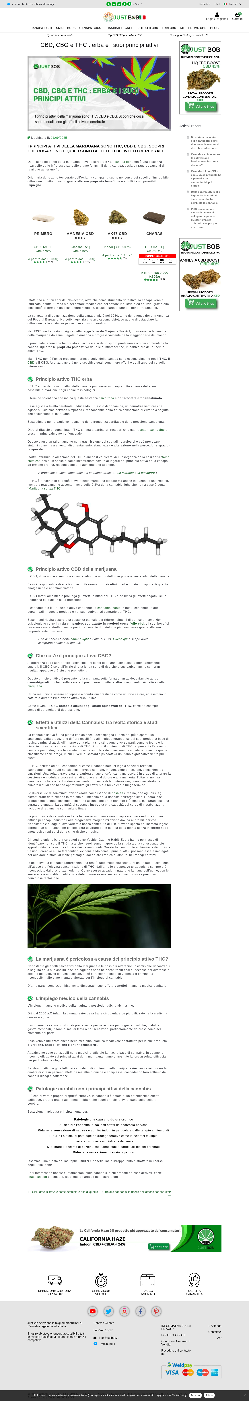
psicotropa (106, 398)
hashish (117, 793)
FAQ (217, 4)
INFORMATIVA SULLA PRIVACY (176, 1327)
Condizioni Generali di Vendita (175, 1343)
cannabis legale (109, 607)
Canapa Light (41, 28)
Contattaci (204, 4)
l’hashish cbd (37, 1176)
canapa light (123, 161)
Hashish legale (120, 28)
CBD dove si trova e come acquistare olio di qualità (65, 1192)
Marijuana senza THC (45, 488)
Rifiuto (209, 1395)
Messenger (108, 1343)
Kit (182, 28)
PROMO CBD (197, 28)
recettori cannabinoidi (152, 429)
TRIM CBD (169, 28)
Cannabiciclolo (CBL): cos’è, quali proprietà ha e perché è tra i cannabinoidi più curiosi (206, 178)
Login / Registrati (217, 18)
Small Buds (66, 28)
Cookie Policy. (179, 1395)
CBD (31, 362)
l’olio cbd (136, 623)
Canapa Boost (91, 28)
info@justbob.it (108, 1337)
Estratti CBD (147, 28)
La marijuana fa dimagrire (136, 472)
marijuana (35, 686)
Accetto (195, 1395)
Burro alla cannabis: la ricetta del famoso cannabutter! (136, 1193)
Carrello (237, 16)
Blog (214, 28)
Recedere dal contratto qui (176, 1352)
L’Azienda (215, 1325)
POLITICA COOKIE (173, 1335)
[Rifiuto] (244, 1395)
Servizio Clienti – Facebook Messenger (33, 4)
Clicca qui (120, 639)
